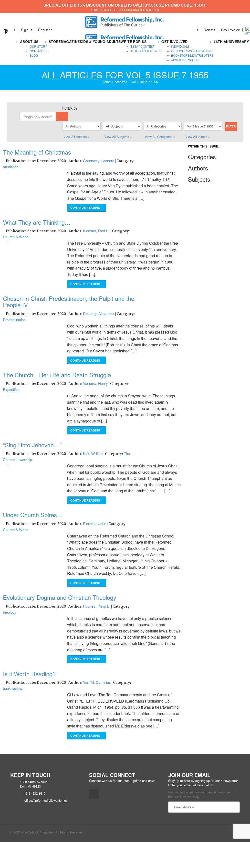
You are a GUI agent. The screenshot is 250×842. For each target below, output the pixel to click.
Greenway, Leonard (98, 160)
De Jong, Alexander (99, 313)
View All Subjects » (118, 136)
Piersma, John (94, 523)
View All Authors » (76, 136)
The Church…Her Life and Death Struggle (57, 374)
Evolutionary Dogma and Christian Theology (59, 597)
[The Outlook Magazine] (125, 20)
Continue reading (85, 207)
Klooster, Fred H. (96, 230)
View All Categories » (160, 136)
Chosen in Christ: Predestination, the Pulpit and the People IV (68, 301)
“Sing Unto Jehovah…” (32, 445)
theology (9, 612)
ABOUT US (29, 41)
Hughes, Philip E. (96, 606)
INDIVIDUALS (180, 46)
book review (12, 688)
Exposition (11, 389)
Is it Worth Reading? (29, 673)
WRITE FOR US (133, 41)
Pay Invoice (230, 29)
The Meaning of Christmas (37, 152)
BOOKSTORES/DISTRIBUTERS (192, 55)
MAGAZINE (70, 41)
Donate (210, 29)
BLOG (34, 55)
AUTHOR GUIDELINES (145, 51)
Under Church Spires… (33, 514)
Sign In (27, 29)
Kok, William (93, 453)
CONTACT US (39, 51)
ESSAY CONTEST (142, 46)
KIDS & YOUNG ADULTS (100, 41)
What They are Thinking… (37, 222)
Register (45, 29)
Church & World (15, 236)
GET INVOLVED (174, 41)
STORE (55, 41)
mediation (10, 166)
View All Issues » (197, 136)
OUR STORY (38, 46)
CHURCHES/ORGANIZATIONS (192, 51)
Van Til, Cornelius (97, 682)
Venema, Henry (95, 383)
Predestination (14, 319)
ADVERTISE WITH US (185, 60)
